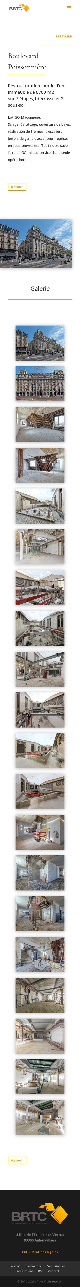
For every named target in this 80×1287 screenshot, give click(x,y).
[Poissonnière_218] (40, 889)
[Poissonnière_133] (40, 726)
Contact (53, 1271)
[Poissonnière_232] (40, 1012)
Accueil (15, 1266)
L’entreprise (33, 1266)
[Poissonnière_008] (40, 482)
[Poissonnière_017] (40, 522)
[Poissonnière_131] (40, 686)
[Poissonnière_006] (40, 441)
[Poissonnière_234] (40, 1052)
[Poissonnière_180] (40, 767)
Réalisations (25, 1271)
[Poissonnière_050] (40, 604)
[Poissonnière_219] (40, 971)
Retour (17, 187)
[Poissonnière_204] (40, 930)
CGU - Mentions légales (40, 1252)
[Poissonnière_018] (40, 563)
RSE (40, 1271)
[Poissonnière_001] (40, 400)
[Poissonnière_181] (40, 808)
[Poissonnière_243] (40, 1093)
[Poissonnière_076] (40, 645)
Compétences (55, 1266)
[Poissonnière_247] (40, 1134)
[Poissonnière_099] (40, 848)
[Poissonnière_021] (40, 359)
